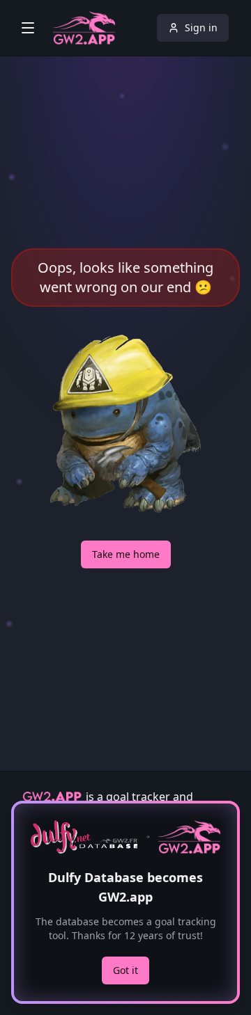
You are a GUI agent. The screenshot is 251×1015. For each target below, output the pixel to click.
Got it (125, 970)
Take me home (126, 554)
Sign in (201, 27)
